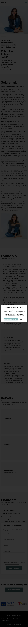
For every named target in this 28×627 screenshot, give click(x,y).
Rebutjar (21, 319)
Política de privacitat (19, 315)
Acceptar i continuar (10, 319)
